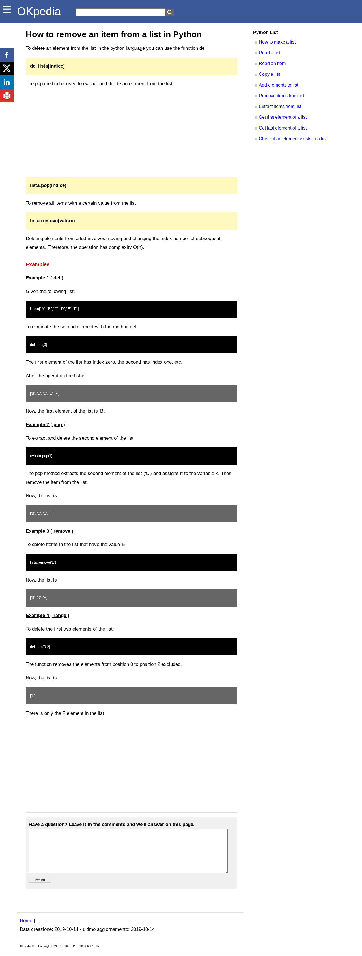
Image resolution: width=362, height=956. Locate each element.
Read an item (272, 63)
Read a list (269, 52)
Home (26, 920)
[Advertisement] (131, 132)
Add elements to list (278, 85)
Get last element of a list (283, 128)
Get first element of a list (283, 117)
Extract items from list (280, 106)
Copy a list (269, 74)
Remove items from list (281, 95)
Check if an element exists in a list (293, 138)
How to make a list (277, 42)
